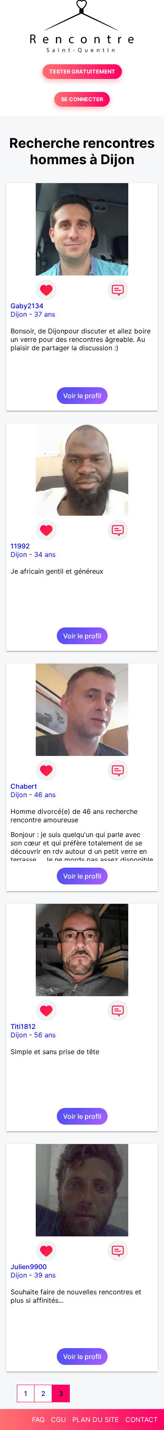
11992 (20, 546)
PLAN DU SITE (95, 1419)
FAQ (38, 1419)
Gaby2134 (27, 306)
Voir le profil (82, 395)
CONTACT (141, 1419)
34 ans (45, 554)
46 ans (45, 794)
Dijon (19, 314)
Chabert (24, 786)
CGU (58, 1419)
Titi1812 (23, 1026)
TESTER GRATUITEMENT (82, 71)
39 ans (45, 1275)
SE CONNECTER (82, 99)
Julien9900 (29, 1266)
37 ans (44, 314)
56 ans (45, 1035)
